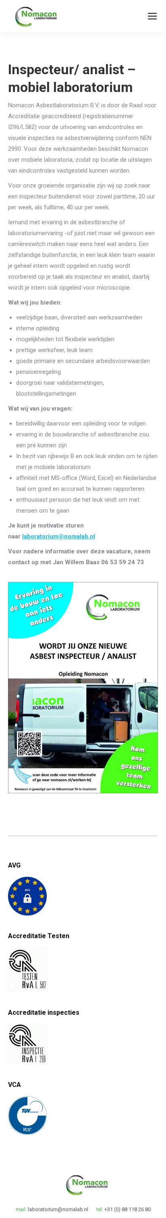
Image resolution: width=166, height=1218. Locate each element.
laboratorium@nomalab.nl (58, 536)
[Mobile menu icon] (152, 16)
